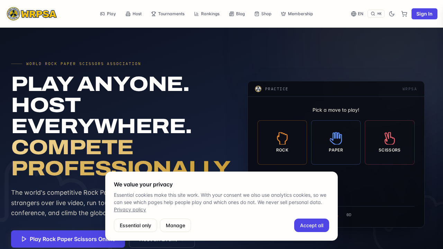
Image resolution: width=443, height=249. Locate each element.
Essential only (135, 225)
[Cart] (404, 14)
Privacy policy (130, 209)
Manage (175, 225)
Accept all (311, 225)
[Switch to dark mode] (392, 14)
